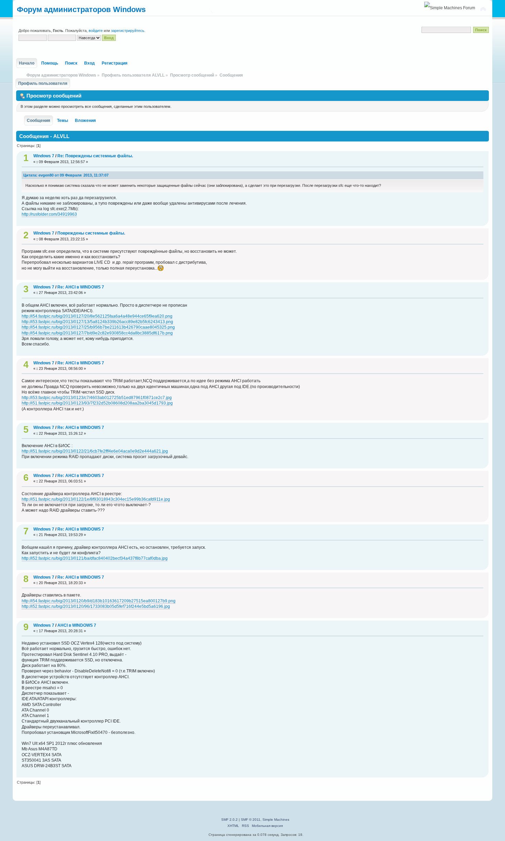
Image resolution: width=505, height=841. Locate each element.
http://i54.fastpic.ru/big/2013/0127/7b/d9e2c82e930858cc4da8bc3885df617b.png (97, 333)
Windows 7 (43, 156)
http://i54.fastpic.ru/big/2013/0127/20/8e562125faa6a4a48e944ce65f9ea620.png (97, 316)
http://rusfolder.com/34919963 (49, 214)
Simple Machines (275, 819)
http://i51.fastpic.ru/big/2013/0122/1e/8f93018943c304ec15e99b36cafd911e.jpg (96, 499)
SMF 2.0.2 (229, 819)
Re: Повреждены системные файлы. (95, 156)
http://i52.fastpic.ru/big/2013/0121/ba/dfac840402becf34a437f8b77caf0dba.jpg (95, 558)
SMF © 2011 (250, 819)
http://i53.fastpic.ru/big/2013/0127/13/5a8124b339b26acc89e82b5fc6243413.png (97, 321)
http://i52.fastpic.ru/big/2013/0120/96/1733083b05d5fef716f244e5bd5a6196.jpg (96, 606)
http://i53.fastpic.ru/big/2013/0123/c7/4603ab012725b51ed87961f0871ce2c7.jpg (97, 397)
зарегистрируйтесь (127, 31)
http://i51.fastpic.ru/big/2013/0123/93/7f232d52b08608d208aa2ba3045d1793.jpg (97, 403)
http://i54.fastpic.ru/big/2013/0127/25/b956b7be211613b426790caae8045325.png (98, 327)
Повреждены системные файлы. (91, 233)
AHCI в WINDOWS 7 (76, 625)
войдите (96, 31)
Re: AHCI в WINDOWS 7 (80, 287)
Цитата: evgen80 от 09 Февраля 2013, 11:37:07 (66, 175)
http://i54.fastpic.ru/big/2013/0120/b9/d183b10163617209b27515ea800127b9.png (99, 601)
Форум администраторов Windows (81, 9)
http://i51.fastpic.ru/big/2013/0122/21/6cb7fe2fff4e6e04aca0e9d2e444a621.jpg (95, 451)
